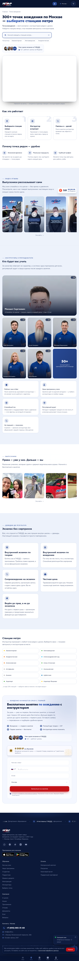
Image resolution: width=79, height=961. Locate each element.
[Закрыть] (60, 451)
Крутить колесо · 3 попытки (39, 503)
